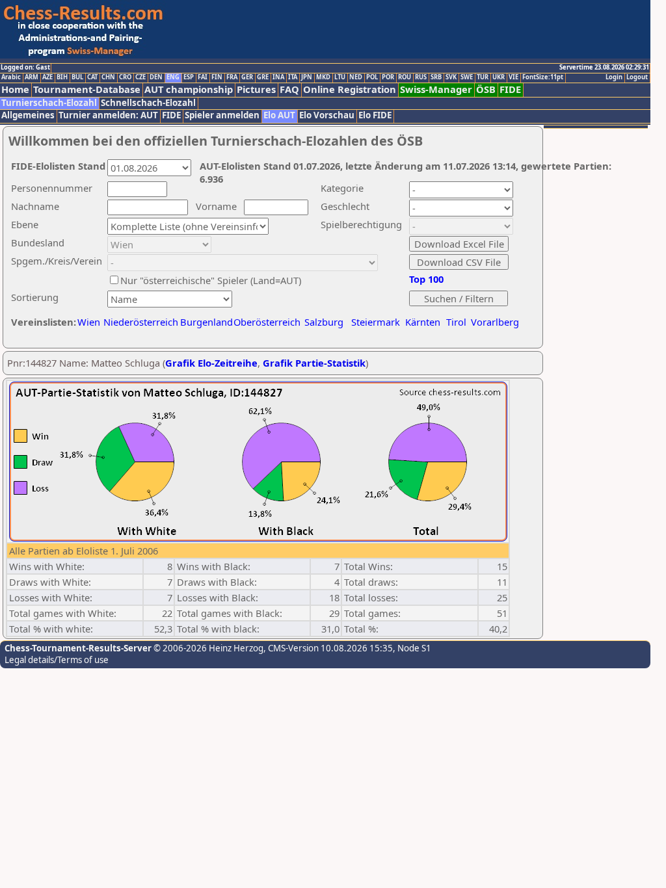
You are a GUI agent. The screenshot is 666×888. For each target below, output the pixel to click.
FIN (216, 77)
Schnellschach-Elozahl (148, 103)
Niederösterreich (138, 321)
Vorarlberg (495, 321)
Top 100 (426, 278)
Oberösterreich (266, 321)
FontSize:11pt (542, 77)
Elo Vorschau (326, 115)
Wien (88, 321)
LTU (339, 77)
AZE (47, 77)
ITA (292, 77)
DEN (156, 77)
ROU (404, 77)
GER (247, 77)
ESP (188, 77)
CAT (92, 77)
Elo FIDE (375, 115)
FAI (202, 77)
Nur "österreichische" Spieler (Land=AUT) (210, 280)
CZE (140, 77)
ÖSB (486, 89)
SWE (466, 77)
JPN (306, 77)
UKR (498, 77)
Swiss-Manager (436, 89)
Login (614, 77)
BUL (77, 77)
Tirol (456, 321)
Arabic (11, 77)
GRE (263, 77)
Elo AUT (279, 115)
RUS (421, 77)
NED (355, 77)
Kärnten (422, 321)
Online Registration (349, 89)
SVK (451, 77)
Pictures (256, 89)
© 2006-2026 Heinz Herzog (207, 648)
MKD (323, 77)
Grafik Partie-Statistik (314, 362)
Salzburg (323, 321)
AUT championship (188, 89)
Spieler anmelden (222, 115)
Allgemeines (28, 115)
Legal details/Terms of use (57, 660)
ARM (31, 77)
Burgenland (206, 321)
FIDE (510, 89)
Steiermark (375, 321)
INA (278, 77)
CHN (108, 77)
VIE (513, 77)
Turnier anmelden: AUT (108, 115)
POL (372, 77)
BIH (62, 77)
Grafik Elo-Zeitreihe (211, 362)
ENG (173, 77)
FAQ (289, 89)
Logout (637, 77)
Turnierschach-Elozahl (49, 103)
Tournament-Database (86, 89)
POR (388, 77)
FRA (231, 77)
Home (15, 89)
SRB (436, 77)
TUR (482, 77)
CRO (125, 77)
